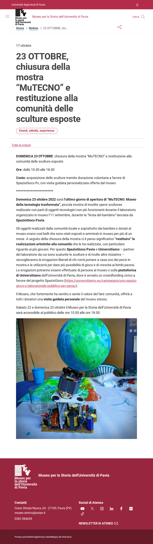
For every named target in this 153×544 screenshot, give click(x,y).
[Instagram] (102, 508)
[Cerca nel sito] (143, 17)
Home (20, 28)
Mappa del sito (58, 537)
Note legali (34, 537)
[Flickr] (131, 508)
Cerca (68, 537)
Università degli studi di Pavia (28, 4)
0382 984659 (23, 519)
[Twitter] (92, 508)
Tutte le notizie (21, 145)
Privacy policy (22, 537)
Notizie (33, 28)
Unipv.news (45, 537)
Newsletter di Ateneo (96, 523)
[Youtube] (82, 508)
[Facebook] (121, 508)
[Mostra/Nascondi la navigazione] (7, 16)
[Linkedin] (111, 508)
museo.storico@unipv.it (30, 513)
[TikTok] (82, 514)
